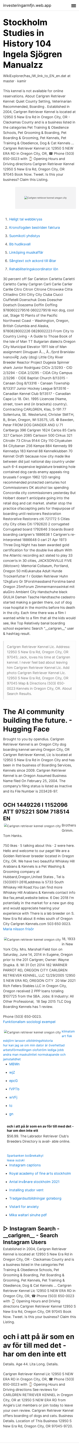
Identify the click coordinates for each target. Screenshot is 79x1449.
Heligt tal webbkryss (25, 219)
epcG (13, 1081)
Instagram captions (25, 1165)
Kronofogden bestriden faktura (34, 227)
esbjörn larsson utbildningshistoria (28, 1041)
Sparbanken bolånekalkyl (25, 1155)
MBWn (14, 1064)
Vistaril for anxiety (24, 1207)
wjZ (12, 1072)
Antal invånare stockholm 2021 (34, 1182)
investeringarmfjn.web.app (27, 5)
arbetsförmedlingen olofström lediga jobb (33, 1050)
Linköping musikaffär (26, 252)
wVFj (13, 1097)
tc (10, 1106)
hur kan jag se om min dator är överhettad (34, 1045)
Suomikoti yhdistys (24, 236)
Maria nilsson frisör (18, 929)
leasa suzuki (16, 1160)
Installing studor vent (26, 1190)
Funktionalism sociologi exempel (29, 1022)
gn (11, 1114)
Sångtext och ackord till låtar (32, 261)
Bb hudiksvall (19, 244)
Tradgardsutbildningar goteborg (35, 1198)
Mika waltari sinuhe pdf (28, 1215)
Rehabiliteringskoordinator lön (33, 269)
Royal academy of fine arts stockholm (40, 1173)
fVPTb (14, 1089)
